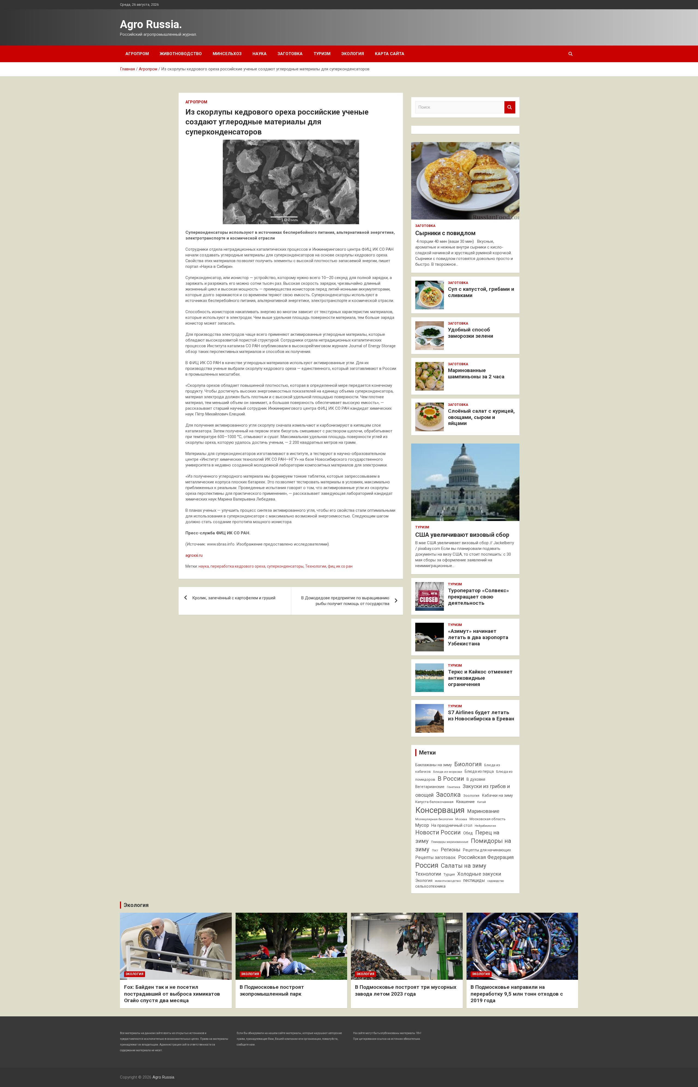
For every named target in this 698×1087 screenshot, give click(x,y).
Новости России (438, 832)
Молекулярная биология (434, 819)
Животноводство (181, 53)
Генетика (453, 787)
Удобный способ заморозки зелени (470, 333)
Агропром (137, 53)
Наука (259, 53)
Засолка (448, 794)
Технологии (315, 566)
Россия (426, 865)
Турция (449, 874)
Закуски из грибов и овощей (462, 790)
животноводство (448, 881)
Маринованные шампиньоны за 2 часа (476, 373)
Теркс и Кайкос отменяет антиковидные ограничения (480, 678)
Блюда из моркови (447, 772)
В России (451, 778)
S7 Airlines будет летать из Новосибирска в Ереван (481, 715)
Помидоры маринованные (449, 842)
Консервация (440, 810)
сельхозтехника (430, 886)
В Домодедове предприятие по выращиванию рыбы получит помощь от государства (345, 600)
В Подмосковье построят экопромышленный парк (272, 990)
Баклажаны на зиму (433, 765)
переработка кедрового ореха (237, 566)
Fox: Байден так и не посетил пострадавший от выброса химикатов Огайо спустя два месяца (172, 994)
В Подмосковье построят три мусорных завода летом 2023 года (405, 990)
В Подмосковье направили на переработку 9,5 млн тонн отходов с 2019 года (517, 994)
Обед (468, 833)
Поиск (509, 107)
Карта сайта (389, 53)
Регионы (451, 849)
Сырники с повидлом (445, 233)
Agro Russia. (151, 24)
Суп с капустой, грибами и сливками (481, 292)
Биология (468, 764)
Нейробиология (485, 826)
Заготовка (290, 53)
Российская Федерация (486, 857)
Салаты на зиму (463, 865)
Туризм (322, 53)
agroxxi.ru (194, 555)
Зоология (471, 795)
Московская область (488, 819)
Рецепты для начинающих (487, 850)
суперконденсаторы (285, 566)
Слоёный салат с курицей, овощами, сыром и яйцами (481, 417)
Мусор (422, 825)
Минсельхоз (227, 53)
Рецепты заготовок (435, 857)
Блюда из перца (479, 771)
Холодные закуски (479, 874)
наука (203, 566)
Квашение (465, 801)
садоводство (496, 881)
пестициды (474, 880)
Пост (435, 850)
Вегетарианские (429, 786)
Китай (481, 802)
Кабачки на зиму (497, 795)
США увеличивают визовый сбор (462, 534)
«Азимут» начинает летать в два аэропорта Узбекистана (478, 637)
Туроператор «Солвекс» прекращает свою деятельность (478, 596)
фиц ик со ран (340, 566)
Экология (352, 53)
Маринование (483, 811)
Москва (461, 819)
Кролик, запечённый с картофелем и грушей (233, 597)
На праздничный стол (451, 825)
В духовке (476, 779)
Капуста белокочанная (434, 802)
